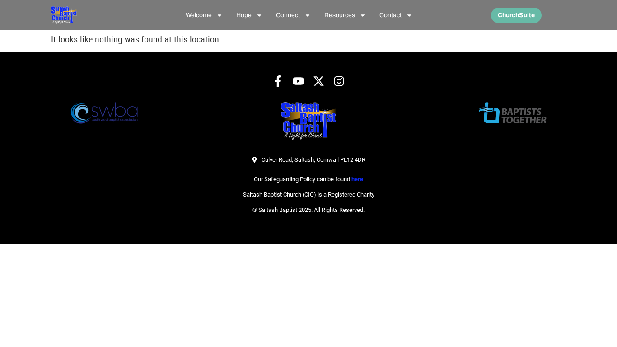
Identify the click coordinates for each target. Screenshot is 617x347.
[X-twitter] (318, 81)
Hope (244, 15)
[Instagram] (339, 81)
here (357, 179)
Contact (390, 15)
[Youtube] (298, 81)
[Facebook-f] (278, 81)
